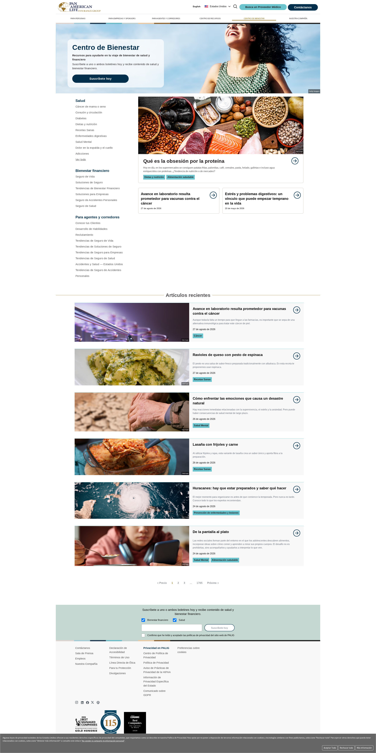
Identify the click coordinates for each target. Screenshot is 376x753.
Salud (182, 620)
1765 (199, 583)
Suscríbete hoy (100, 78)
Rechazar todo (346, 747)
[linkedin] (82, 702)
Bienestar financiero (157, 620)
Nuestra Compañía (86, 663)
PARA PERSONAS (77, 18)
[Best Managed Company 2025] (87, 725)
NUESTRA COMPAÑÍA (298, 18)
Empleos (80, 658)
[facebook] (87, 702)
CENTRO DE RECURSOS (210, 18)
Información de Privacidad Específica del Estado (156, 681)
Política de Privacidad (156, 662)
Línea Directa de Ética (122, 662)
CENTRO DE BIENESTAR (254, 18)
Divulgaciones (117, 673)
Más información (364, 747)
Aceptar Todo (330, 747)
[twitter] (93, 702)
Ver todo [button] (80, 159)
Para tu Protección (120, 668)
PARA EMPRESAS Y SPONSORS (122, 18)
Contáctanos (303, 7)
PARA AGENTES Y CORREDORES (166, 18)
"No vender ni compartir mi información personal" (103, 740)
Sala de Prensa (84, 653)
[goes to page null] (293, 160)
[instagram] (77, 702)
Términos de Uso (119, 657)
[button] (218, 6)
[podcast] (98, 702)
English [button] (196, 6)
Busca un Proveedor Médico (263, 7)
